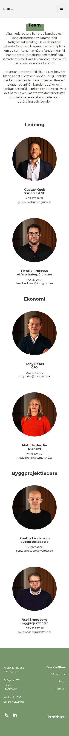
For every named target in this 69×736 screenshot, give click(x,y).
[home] (9, 9)
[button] (61, 9)
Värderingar (58, 674)
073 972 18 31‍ (12, 672)
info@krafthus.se (14, 667)
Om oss (61, 688)
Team (62, 681)
